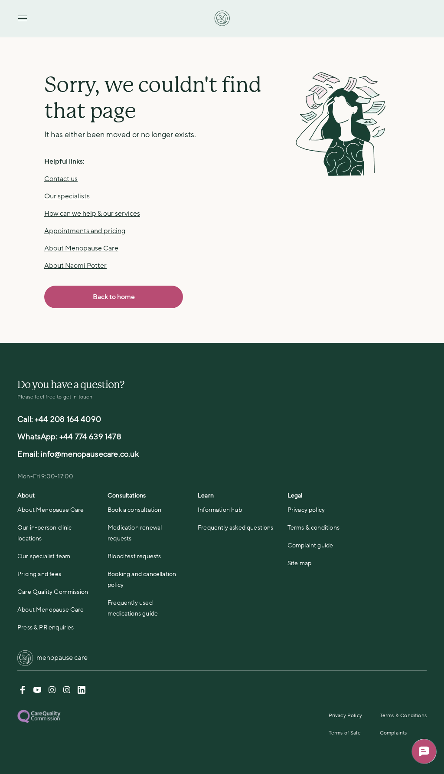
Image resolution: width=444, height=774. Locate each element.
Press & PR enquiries (45, 627)
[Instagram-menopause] (67, 691)
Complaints (393, 732)
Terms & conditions (313, 528)
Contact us (61, 179)
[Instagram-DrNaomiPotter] (52, 691)
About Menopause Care (81, 248)
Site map (299, 563)
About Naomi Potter (75, 265)
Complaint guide (310, 545)
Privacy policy (306, 510)
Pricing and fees (39, 574)
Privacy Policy (345, 715)
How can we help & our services (92, 213)
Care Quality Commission (52, 592)
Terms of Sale (345, 732)
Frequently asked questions (236, 528)
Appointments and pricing (84, 231)
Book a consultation (134, 510)
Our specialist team (43, 556)
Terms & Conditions (403, 715)
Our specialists (67, 196)
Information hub (220, 510)
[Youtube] (37, 691)
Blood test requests (134, 556)
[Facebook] (22, 691)
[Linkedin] (81, 691)
